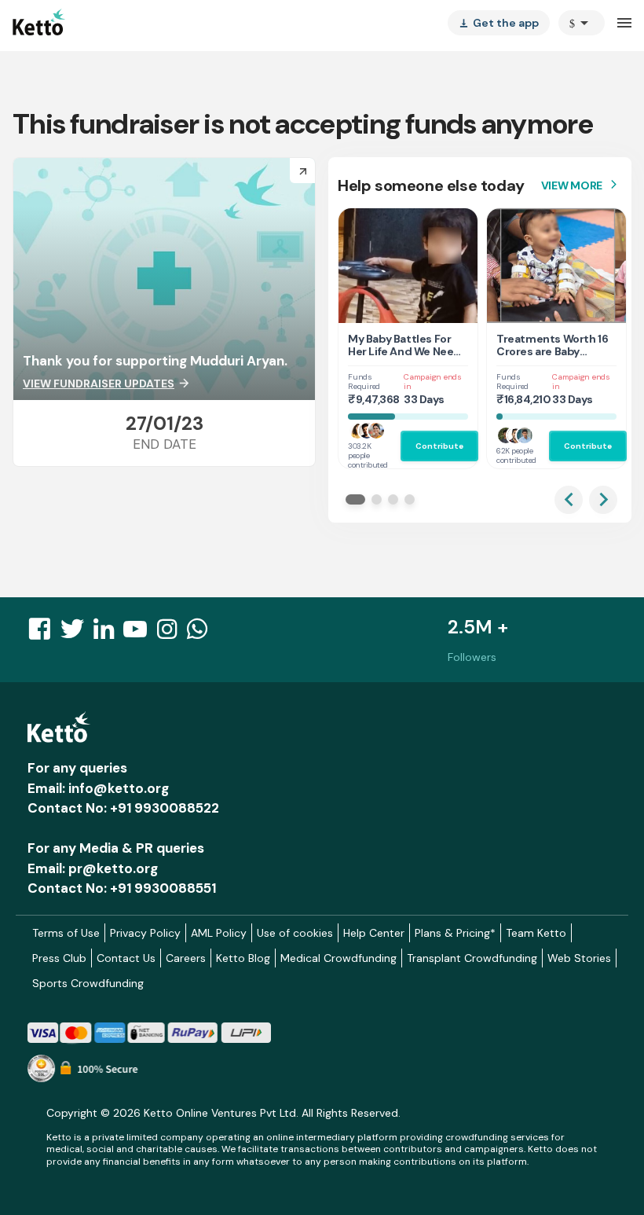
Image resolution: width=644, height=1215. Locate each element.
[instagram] (171, 633)
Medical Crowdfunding (338, 958)
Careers (186, 958)
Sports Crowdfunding (88, 983)
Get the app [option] (499, 23)
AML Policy (219, 933)
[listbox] (499, 23)
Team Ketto (536, 933)
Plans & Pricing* (455, 933)
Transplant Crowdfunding (472, 958)
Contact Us (126, 958)
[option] (581, 22)
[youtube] (139, 633)
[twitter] (76, 633)
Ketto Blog (243, 958)
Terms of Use (66, 933)
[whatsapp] (202, 633)
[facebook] (43, 633)
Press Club (59, 958)
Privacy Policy (145, 933)
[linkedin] (108, 633)
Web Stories (579, 958)
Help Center (373, 933)
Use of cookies (295, 933)
